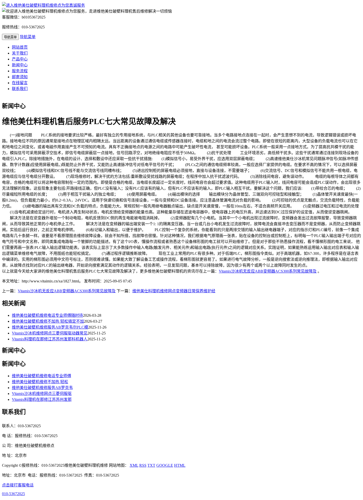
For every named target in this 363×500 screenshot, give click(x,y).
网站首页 (20, 47)
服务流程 (20, 71)
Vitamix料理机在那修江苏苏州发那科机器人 (49, 339)
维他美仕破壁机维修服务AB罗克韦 (42, 388)
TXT (151, 465)
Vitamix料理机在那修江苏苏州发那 (42, 399)
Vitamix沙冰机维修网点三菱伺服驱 (42, 393)
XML (134, 465)
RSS (142, 465)
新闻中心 (20, 65)
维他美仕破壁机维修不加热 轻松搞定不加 (48, 321)
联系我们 (20, 89)
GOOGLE (164, 465)
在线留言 (20, 83)
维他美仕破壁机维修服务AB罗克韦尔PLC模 (50, 327)
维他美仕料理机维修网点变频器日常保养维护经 (173, 291)
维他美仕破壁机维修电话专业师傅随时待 (47, 315)
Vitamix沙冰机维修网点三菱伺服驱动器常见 (49, 333)
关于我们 (20, 53)
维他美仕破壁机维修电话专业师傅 (41, 376)
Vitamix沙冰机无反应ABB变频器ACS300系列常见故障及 (268, 271)
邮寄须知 (20, 77)
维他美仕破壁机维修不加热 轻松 (40, 382)
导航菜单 (28, 37)
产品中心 (20, 59)
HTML (179, 465)
